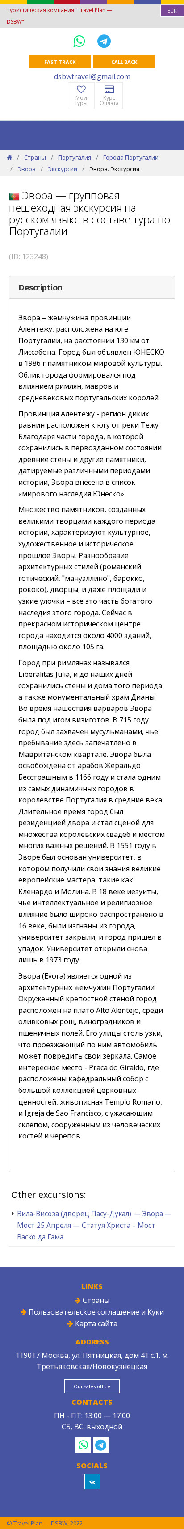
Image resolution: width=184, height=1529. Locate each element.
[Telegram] (104, 41)
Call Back (124, 62)
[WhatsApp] (80, 41)
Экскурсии (62, 169)
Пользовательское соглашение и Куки (95, 1312)
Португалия (74, 157)
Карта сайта (95, 1323)
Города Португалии (131, 157)
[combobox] (172, 11)
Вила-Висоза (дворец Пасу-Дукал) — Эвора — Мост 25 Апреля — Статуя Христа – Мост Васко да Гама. (94, 1225)
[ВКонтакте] (92, 1481)
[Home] (9, 157)
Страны (35, 157)
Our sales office (92, 1386)
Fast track (59, 62)
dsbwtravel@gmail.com (92, 76)
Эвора (26, 169)
